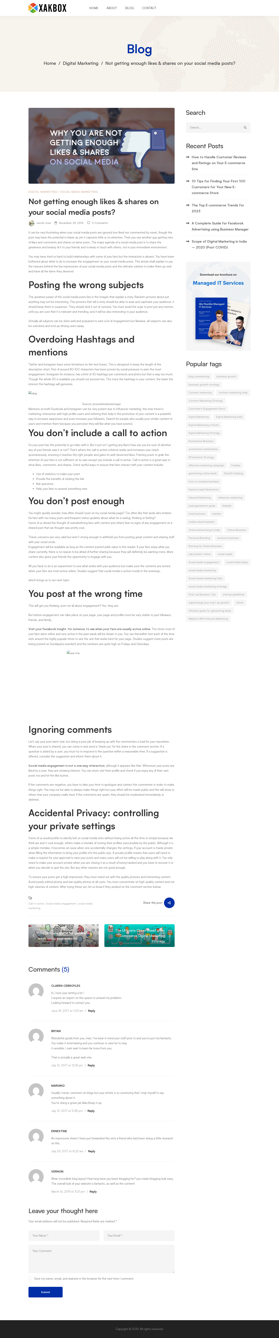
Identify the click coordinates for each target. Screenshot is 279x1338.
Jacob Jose (43, 222)
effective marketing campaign (206, 465)
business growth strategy (204, 384)
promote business (228, 537)
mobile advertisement (202, 521)
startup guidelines (233, 594)
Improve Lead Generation (204, 489)
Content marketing (200, 392)
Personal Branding (199, 537)
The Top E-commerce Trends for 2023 (218, 208)
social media (128, 242)
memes (216, 513)
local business (197, 513)
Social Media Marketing (79, 191)
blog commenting (199, 376)
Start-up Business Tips (202, 594)
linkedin (227, 505)
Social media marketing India (205, 578)
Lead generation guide (202, 505)
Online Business (236, 529)
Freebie (235, 465)
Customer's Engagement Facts (207, 408)
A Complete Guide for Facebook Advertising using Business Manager (220, 226)
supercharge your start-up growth (209, 602)
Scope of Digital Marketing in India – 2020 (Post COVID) (219, 244)
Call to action (36, 903)
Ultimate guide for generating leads (210, 610)
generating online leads (203, 473)
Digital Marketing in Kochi (204, 424)
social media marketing (202, 570)
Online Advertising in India (204, 529)
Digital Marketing (81, 63)
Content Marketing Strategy (206, 400)
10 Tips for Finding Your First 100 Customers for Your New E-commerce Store (218, 187)
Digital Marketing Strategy (204, 432)
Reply (91, 1011)
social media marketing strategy (208, 586)
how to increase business (204, 481)
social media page (111, 513)
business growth (226, 376)
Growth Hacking (233, 473)
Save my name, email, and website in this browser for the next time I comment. (84, 1278)
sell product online (200, 554)
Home (50, 63)
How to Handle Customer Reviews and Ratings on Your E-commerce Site (219, 163)
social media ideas (237, 562)
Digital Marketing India (229, 416)
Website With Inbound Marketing (208, 618)
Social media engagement (46, 765)
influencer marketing (230, 497)
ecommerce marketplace (203, 449)
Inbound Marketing (200, 497)
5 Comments (100, 222)
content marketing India (233, 392)
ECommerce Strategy (201, 457)
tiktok (239, 602)
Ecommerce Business (201, 441)
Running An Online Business (205, 546)
